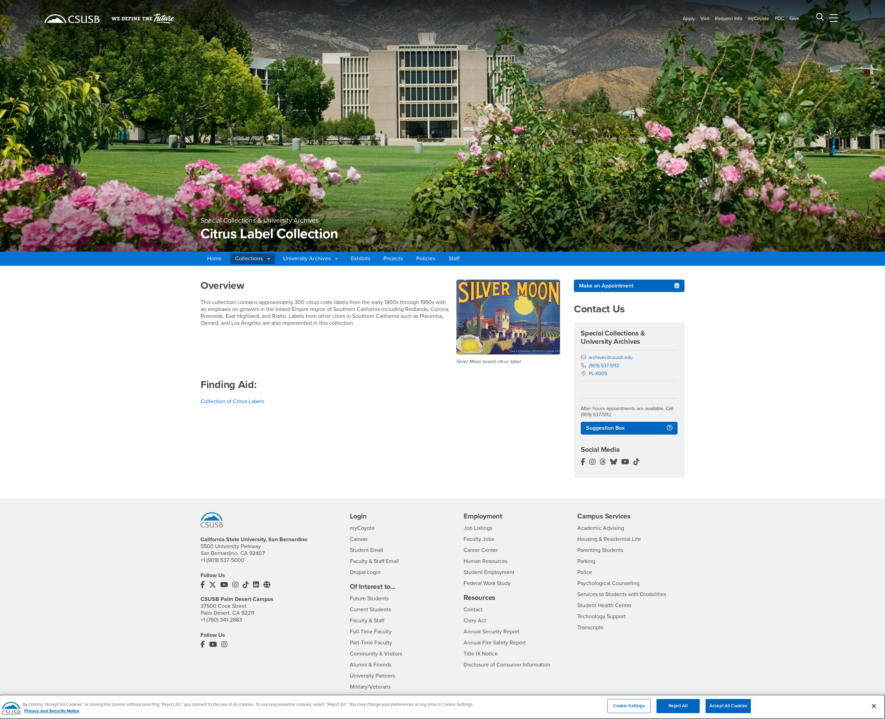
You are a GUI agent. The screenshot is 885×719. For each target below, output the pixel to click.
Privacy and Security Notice (51, 711)
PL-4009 (598, 374)
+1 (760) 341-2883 (221, 619)
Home (214, 258)
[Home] (72, 18)
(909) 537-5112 (604, 366)
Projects (393, 258)
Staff (454, 258)
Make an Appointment (606, 285)
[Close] (874, 705)
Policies (425, 258)
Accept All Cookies (728, 706)
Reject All (678, 706)
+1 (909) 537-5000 (222, 560)
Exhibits (360, 258)
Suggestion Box (605, 428)
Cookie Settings (629, 706)
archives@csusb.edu (611, 357)
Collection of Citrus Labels (232, 401)
